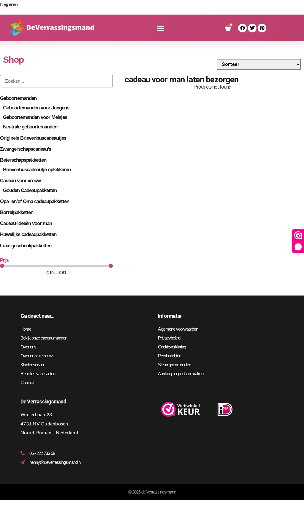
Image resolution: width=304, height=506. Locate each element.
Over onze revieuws (37, 355)
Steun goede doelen (174, 364)
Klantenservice (32, 364)
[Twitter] (252, 28)
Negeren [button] (9, 4)
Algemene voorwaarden (178, 328)
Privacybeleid (169, 337)
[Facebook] (242, 28)
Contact (27, 382)
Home (25, 328)
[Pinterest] (262, 28)
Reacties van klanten (37, 373)
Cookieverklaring (172, 346)
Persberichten (169, 355)
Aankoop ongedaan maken (180, 373)
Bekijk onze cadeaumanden (43, 337)
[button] (160, 28)
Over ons (28, 346)
